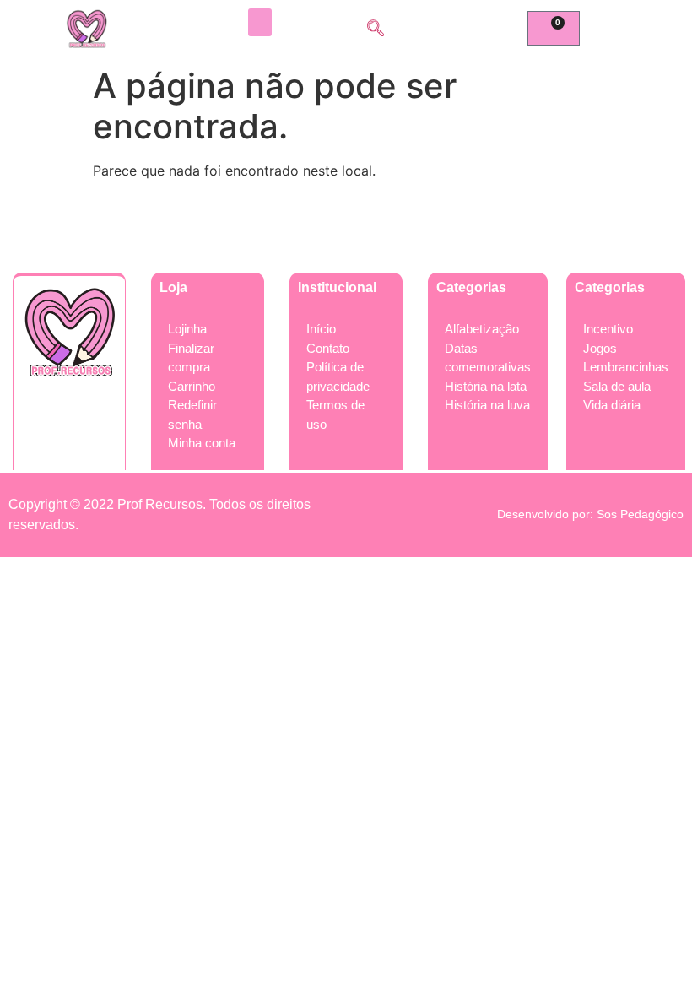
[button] (260, 22)
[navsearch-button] (375, 29)
